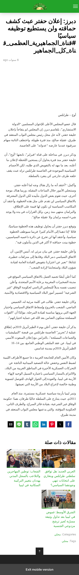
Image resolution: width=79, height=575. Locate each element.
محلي (57, 534)
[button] (68, 424)
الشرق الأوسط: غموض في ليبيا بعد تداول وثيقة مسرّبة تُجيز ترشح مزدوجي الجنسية (60, 519)
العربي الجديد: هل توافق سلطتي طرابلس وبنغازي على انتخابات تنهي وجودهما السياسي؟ (59, 478)
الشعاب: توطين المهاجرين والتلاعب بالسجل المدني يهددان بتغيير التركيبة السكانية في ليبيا (23, 478)
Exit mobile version (39, 569)
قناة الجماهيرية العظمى (39, 6)
